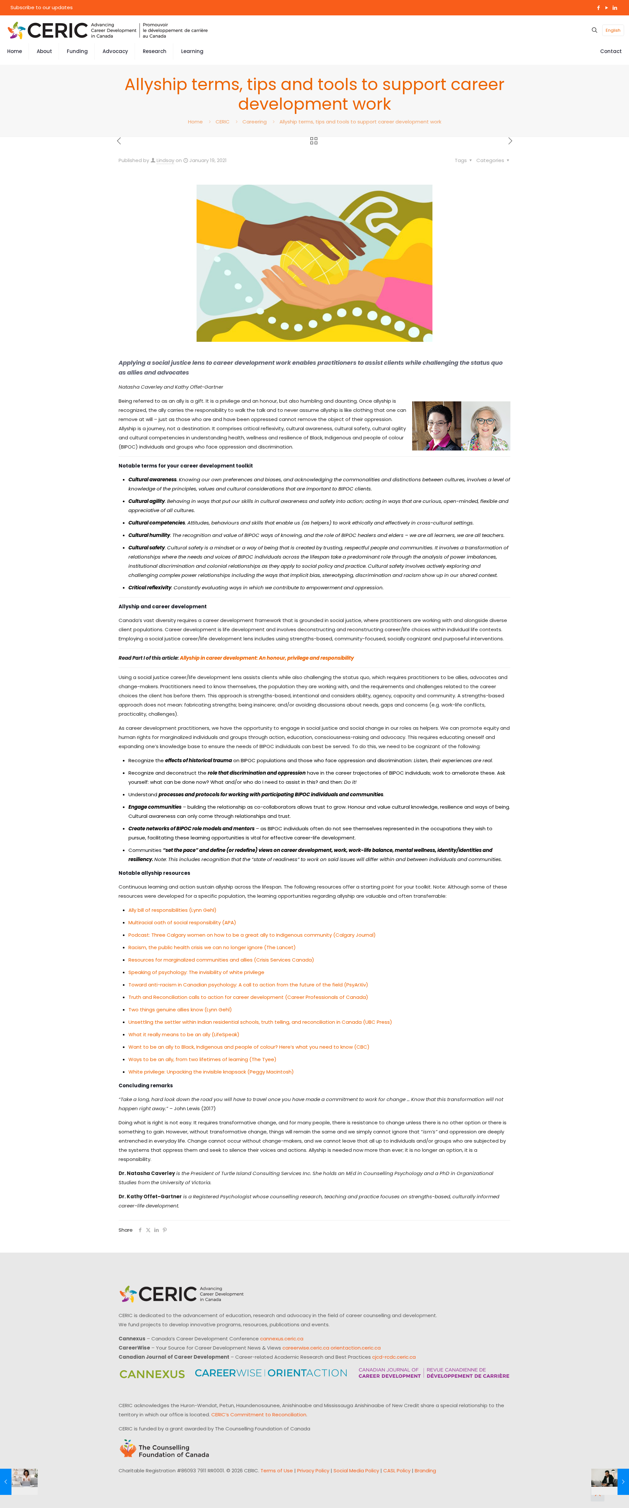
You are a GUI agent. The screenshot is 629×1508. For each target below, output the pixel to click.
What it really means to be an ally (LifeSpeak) (183, 1034)
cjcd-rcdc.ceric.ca (394, 1356)
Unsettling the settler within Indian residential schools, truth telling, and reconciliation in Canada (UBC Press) (260, 1022)
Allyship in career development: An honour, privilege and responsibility (267, 657)
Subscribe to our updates (41, 7)
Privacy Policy (313, 1470)
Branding (425, 1470)
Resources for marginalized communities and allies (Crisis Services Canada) (221, 959)
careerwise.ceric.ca (305, 1347)
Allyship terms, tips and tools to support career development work (360, 121)
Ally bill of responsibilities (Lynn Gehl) (172, 910)
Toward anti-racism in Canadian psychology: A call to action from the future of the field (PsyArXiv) (248, 984)
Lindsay (165, 160)
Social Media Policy (356, 1470)
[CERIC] (108, 30)
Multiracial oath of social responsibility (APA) (182, 922)
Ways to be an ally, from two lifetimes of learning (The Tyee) (202, 1059)
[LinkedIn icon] (614, 7)
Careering (254, 121)
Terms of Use (276, 1470)
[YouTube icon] (606, 7)
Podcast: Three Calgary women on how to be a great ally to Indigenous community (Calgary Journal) (252, 934)
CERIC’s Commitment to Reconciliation (258, 1414)
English (613, 30)
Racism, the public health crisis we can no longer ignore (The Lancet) (212, 947)
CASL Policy (396, 1470)
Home (195, 121)
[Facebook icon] (598, 7)
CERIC (223, 121)
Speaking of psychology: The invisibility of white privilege (196, 972)
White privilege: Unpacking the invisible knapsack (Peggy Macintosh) (211, 1071)
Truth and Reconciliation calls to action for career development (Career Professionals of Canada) (248, 997)
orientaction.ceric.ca (356, 1347)
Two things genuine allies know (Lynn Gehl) (180, 1009)
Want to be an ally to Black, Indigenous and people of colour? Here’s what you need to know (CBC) (249, 1046)
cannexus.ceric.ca (281, 1338)
